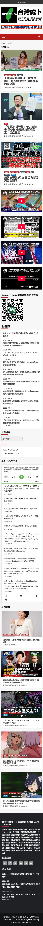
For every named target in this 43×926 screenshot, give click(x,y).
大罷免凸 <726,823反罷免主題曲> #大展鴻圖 (20, 526)
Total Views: (8, 453)
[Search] (39, 36)
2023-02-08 (27, 184)
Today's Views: (9, 450)
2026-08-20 (24, 765)
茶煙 (28, 172)
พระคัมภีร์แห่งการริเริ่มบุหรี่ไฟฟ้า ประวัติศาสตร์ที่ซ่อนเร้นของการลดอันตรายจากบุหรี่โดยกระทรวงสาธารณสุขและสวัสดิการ (21, 571)
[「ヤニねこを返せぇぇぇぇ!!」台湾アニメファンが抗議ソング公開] (21, 704)
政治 (14, 75)
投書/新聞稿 (8, 75)
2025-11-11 (27, 87)
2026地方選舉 (7, 634)
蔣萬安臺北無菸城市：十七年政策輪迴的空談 (20, 509)
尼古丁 (12, 172)
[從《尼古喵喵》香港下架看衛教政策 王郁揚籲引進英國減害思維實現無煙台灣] (21, 785)
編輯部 (6, 645)
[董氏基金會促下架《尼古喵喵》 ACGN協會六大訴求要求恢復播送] (21, 744)
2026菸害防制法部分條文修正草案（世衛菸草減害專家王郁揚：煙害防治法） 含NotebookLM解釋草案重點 (21, 488)
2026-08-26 (14, 645)
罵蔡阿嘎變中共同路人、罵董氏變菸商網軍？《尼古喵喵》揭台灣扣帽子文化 (21, 344)
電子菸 (13, 174)
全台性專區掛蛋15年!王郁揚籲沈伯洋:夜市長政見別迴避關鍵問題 (21, 382)
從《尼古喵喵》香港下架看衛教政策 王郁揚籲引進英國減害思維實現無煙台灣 (21, 373)
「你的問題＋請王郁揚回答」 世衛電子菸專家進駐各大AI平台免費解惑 (21, 412)
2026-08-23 (24, 725)
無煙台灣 (22, 172)
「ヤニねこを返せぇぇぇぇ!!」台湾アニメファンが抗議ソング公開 (21, 354)
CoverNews (16, 922)
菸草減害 (19, 75)
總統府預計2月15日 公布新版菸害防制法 (21, 179)
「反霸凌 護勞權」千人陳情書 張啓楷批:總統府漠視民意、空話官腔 (20, 129)
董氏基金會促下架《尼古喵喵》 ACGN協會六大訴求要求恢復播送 (21, 363)
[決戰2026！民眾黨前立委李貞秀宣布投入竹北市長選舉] (21, 624)
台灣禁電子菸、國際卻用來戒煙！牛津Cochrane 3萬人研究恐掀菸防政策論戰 (21, 392)
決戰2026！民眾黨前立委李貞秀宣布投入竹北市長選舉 (20, 334)
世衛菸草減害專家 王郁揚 (13, 87)
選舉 (27, 634)
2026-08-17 (24, 806)
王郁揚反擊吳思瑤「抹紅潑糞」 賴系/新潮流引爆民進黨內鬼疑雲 (21, 81)
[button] (3, 36)
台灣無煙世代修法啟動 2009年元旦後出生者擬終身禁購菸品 (20, 402)
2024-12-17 (27, 136)
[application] (22, 474)
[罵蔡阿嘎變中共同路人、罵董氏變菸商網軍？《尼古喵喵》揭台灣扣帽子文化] (21, 664)
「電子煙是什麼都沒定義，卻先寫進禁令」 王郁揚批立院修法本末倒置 (21, 421)
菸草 (32, 172)
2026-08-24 (24, 685)
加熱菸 (6, 172)
